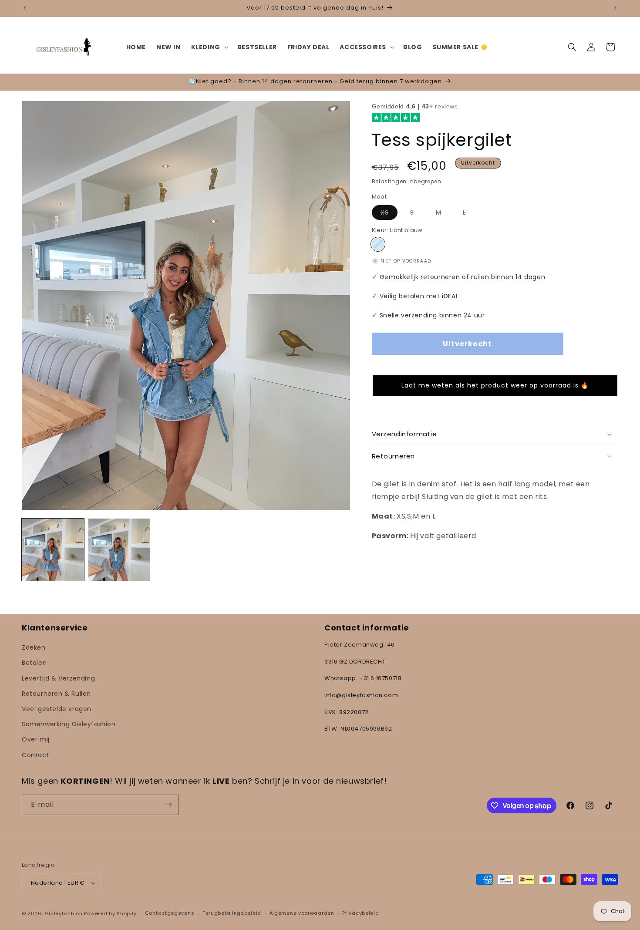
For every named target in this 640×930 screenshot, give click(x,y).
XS (389, 214)
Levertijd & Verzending (58, 678)
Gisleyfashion (64, 913)
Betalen (34, 662)
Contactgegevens (170, 913)
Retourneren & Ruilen (56, 693)
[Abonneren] (168, 805)
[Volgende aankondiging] (615, 8)
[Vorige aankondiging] (24, 8)
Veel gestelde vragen (56, 708)
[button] (209, 47)
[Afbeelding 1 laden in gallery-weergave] (53, 550)
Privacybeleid (360, 913)
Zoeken (34, 647)
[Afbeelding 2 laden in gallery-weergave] (119, 550)
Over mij (36, 739)
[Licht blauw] (378, 244)
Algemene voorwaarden (301, 913)
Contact (35, 755)
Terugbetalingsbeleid (231, 913)
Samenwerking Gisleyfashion (69, 724)
